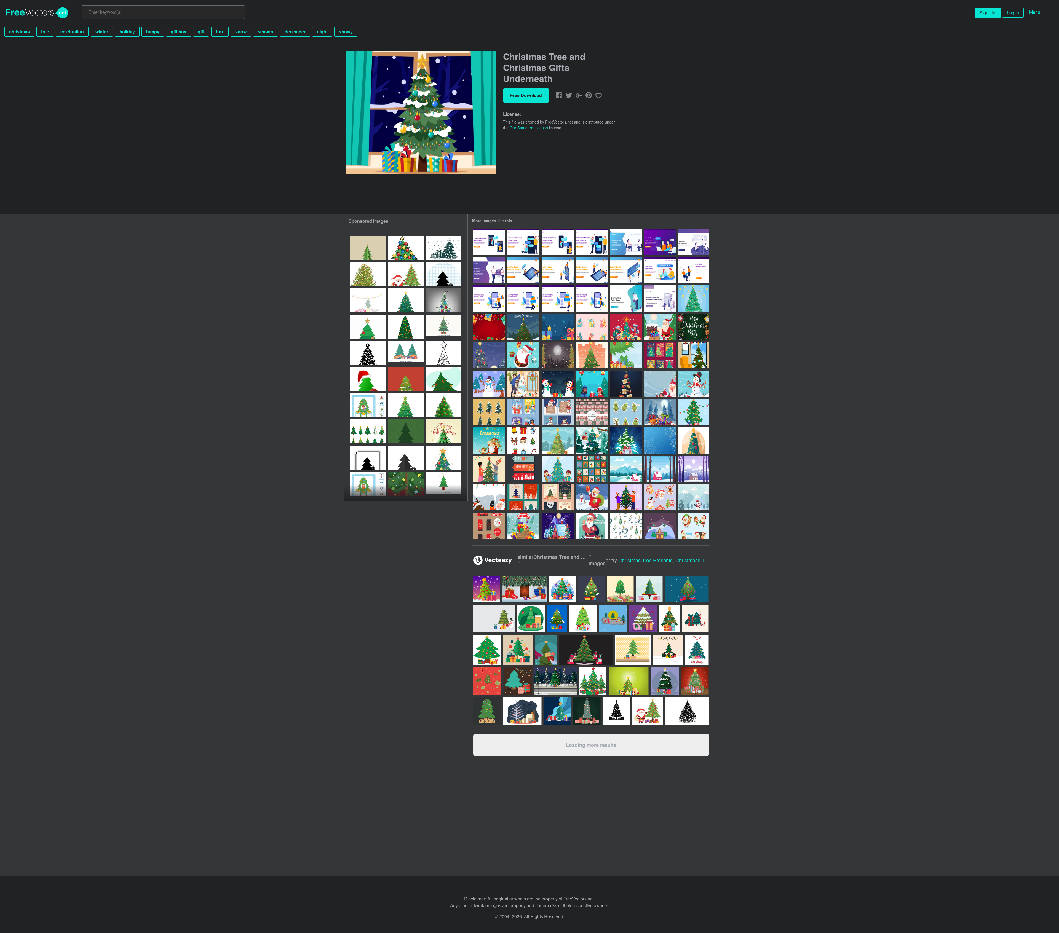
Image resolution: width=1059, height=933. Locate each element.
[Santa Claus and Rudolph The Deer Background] (489, 497)
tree (45, 31)
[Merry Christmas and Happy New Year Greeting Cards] (523, 497)
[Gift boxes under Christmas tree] (406, 431)
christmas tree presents (645, 560)
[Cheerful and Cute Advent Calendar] (592, 469)
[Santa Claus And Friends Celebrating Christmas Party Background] (660, 384)
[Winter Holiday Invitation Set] (523, 412)
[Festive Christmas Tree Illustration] (558, 440)
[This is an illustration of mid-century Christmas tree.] (522, 711)
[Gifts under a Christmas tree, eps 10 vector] (368, 379)
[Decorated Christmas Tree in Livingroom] (693, 355)
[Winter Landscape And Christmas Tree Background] (489, 355)
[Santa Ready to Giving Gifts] (660, 327)
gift (201, 31)
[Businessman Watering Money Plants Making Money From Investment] (626, 298)
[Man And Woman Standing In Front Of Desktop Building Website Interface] (626, 270)
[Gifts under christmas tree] (368, 274)
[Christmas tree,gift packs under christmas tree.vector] (443, 300)
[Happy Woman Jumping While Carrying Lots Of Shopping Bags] (489, 298)
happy (152, 31)
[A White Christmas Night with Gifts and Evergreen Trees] (558, 355)
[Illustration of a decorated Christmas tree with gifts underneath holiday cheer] (406, 405)
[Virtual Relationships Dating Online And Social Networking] (489, 270)
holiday (127, 31)
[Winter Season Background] (693, 497)
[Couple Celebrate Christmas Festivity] (626, 497)
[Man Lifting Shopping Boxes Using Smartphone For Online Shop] (523, 298)
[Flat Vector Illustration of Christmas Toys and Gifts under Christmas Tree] (406, 379)
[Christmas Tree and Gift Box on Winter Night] (523, 327)
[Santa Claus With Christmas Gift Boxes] (592, 526)
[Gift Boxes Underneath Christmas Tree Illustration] (693, 298)
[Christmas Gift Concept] (660, 412)
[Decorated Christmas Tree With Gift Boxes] (693, 440)
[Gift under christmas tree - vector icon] (368, 458)
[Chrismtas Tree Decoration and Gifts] (693, 412)
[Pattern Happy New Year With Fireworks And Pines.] (626, 526)
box (220, 31)
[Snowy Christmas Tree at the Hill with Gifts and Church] (592, 440)
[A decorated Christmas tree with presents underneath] (443, 248)
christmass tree (693, 560)
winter (101, 31)
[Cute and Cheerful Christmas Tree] (626, 412)
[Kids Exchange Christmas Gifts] (558, 469)
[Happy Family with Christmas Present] (626, 327)
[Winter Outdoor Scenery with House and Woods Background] (660, 469)
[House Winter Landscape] (660, 526)
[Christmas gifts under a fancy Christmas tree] (406, 484)
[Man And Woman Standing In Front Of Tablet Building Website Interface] (592, 270)
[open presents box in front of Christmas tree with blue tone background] (557, 711)
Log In (1013, 12)
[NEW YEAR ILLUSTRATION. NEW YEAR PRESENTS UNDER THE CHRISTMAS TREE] (368, 300)
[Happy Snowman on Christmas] (558, 384)
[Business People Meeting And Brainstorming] (693, 242)
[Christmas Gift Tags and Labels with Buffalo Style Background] (489, 526)
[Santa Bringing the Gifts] (592, 497)
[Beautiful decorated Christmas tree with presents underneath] (443, 458)
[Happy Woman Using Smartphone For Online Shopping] (592, 298)
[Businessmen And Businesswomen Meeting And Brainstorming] (626, 242)
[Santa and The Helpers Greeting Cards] (558, 412)
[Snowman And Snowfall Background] (693, 384)
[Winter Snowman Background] (489, 384)
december (295, 31)
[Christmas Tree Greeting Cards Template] (660, 355)
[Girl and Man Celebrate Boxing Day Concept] (592, 384)
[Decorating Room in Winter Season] (523, 384)
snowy (346, 31)
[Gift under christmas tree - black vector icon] (443, 274)
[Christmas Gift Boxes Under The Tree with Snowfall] (626, 355)
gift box (178, 31)
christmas (19, 31)
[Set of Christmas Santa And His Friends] (693, 526)
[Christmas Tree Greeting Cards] (558, 497)
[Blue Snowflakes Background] (660, 440)
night (322, 31)
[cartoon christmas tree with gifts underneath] (406, 248)
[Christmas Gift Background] (558, 327)
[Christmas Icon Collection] (523, 440)
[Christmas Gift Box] (523, 526)
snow (241, 31)
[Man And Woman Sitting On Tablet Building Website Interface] (523, 270)
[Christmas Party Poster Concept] (693, 327)
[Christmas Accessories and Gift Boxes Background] (489, 327)
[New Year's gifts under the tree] (406, 327)
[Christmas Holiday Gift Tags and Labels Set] (523, 469)
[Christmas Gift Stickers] (592, 327)
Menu (1034, 12)
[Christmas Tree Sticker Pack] (489, 412)
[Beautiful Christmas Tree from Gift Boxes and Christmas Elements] (626, 384)
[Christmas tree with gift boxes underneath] (443, 379)
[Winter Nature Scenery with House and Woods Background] (693, 469)
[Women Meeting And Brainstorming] (660, 242)
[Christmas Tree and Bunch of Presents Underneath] (592, 355)
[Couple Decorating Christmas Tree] (489, 469)
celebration (72, 31)
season (265, 31)
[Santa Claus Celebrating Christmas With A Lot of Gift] (523, 355)
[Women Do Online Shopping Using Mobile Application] (660, 298)
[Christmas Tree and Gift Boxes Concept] (626, 440)
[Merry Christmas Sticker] (660, 497)
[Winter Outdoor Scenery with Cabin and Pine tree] (626, 469)
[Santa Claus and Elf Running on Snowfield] (489, 440)
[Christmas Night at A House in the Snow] (558, 526)
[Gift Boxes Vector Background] (592, 412)
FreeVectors (37, 13)
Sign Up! (987, 12)
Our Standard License (529, 127)
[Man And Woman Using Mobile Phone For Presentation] (558, 270)
